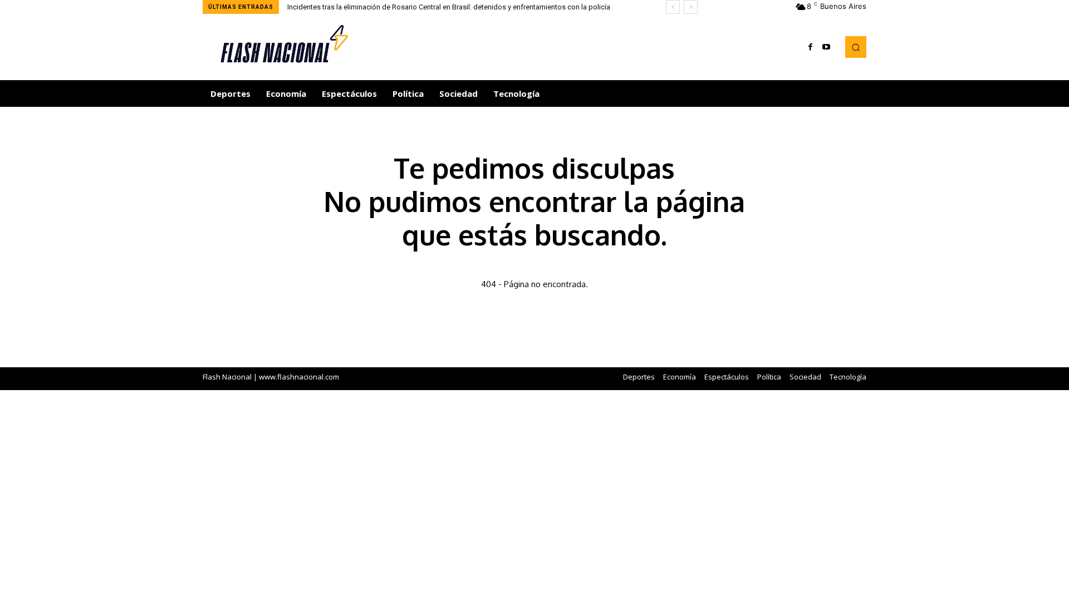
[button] (855, 46)
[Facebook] (810, 47)
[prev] (673, 7)
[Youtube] (826, 47)
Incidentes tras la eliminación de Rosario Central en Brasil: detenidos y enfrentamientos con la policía (448, 7)
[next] (691, 7)
